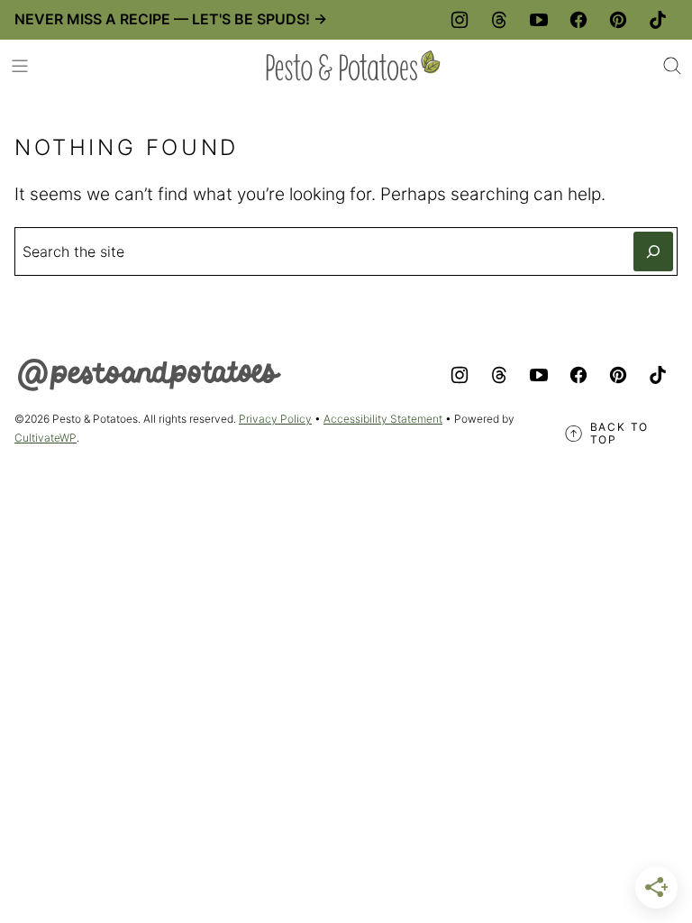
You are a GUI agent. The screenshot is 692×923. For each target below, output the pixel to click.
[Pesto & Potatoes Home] (353, 65)
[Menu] (20, 66)
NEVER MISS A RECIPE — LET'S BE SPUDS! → (170, 19)
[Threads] (499, 20)
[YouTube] (539, 20)
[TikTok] (658, 20)
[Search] (672, 66)
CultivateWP (45, 437)
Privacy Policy (275, 418)
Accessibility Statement (382, 418)
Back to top (620, 433)
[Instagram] (459, 20)
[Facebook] (578, 20)
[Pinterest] (618, 20)
